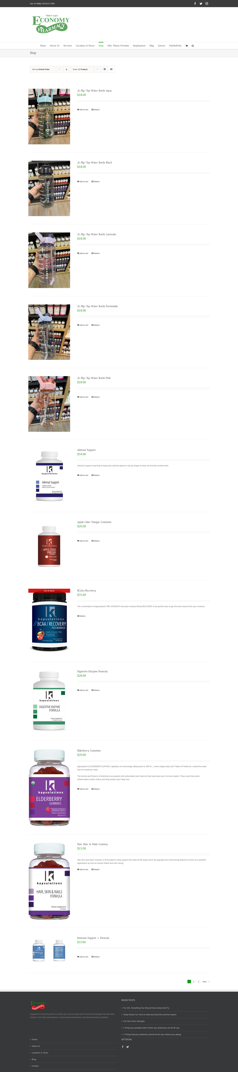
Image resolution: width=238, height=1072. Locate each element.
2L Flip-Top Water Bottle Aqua (94, 90)
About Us (36, 1046)
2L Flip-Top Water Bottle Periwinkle (97, 306)
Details (97, 109)
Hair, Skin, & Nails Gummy (92, 844)
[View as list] (111, 69)
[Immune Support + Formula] (49, 950)
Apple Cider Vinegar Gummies (94, 522)
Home (34, 1039)
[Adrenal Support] (49, 476)
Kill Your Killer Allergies (134, 1021)
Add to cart (83, 109)
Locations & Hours (40, 1052)
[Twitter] (127, 1046)
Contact (35, 1066)
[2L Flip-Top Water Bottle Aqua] (49, 116)
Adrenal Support (86, 449)
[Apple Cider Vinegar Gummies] (49, 546)
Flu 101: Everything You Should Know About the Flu (146, 1008)
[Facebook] (122, 1046)
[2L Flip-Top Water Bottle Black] (49, 188)
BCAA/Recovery (86, 590)
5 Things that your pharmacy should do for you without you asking (152, 1034)
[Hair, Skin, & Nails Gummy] (49, 881)
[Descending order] (66, 69)
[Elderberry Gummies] (49, 787)
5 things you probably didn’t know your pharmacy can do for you (151, 1027)
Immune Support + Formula (93, 937)
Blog (34, 1059)
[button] (193, 45)
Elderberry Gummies (89, 750)
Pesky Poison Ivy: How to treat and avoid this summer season (149, 1014)
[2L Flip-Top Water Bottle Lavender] (49, 260)
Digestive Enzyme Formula (92, 671)
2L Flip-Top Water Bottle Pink (94, 378)
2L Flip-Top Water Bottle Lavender (96, 234)
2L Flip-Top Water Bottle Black (94, 162)
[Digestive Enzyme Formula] (49, 701)
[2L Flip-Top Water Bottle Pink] (49, 404)
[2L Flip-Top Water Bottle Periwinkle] (49, 332)
